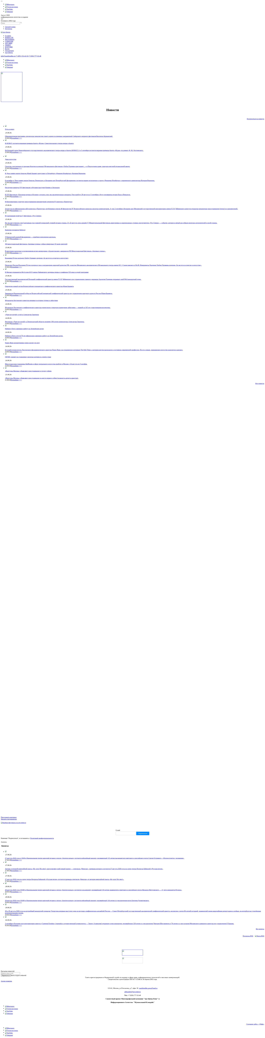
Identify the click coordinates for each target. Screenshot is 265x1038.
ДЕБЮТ (8, 45)
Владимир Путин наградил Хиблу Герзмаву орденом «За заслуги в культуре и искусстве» (36, 258)
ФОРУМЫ (9, 47)
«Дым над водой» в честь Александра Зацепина (22, 314)
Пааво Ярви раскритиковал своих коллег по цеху (22, 343)
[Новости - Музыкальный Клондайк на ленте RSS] (259, 936)
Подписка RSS (248, 936)
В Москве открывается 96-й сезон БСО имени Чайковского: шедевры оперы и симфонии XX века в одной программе (47, 272)
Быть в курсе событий (18, 975)
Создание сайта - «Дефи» (255, 1024)
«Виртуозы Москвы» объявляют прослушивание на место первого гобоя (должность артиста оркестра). (41, 378)
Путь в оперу (9, 129)
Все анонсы (260, 929)
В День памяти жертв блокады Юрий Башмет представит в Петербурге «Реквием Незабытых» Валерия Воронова (45, 173)
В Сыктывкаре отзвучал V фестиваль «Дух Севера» (23, 216)
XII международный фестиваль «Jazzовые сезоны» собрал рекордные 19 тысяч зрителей (36, 244)
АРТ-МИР (8, 43)
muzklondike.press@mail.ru (148, 988)
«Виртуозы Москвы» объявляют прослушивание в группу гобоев (28, 371)
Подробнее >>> (16, 138)
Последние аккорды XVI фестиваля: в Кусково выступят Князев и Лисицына (32, 187)
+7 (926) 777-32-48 (34, 56)
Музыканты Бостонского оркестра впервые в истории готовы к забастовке (31, 300)
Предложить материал (9, 817)
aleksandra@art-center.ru (132, 992)
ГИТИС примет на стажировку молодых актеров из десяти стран (28, 357)
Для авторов (9, 51)
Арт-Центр (9, 52)
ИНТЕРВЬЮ (9, 39)
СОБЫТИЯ (9, 41)
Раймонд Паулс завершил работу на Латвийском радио (24, 329)
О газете (8, 36)
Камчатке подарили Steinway (15, 230)
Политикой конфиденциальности (42, 838)
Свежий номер (10, 27)
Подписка (8, 29)
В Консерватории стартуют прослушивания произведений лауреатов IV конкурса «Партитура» (38, 202)
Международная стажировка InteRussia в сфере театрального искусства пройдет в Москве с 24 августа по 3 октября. (46, 364)
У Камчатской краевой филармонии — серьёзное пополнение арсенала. (30, 237)
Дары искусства (10, 159)
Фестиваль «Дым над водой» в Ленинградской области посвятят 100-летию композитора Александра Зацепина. (44, 322)
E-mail (118, 830)
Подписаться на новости (255, 119)
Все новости (259, 383)
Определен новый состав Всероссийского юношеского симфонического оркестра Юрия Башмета (39, 286)
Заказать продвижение (9, 819)
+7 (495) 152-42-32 (21, 56)
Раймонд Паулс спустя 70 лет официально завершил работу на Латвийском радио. (34, 336)
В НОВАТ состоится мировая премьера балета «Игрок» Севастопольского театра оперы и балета (39, 143)
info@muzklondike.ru (8, 56)
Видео (7, 49)
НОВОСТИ (9, 38)
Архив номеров (6, 981)
